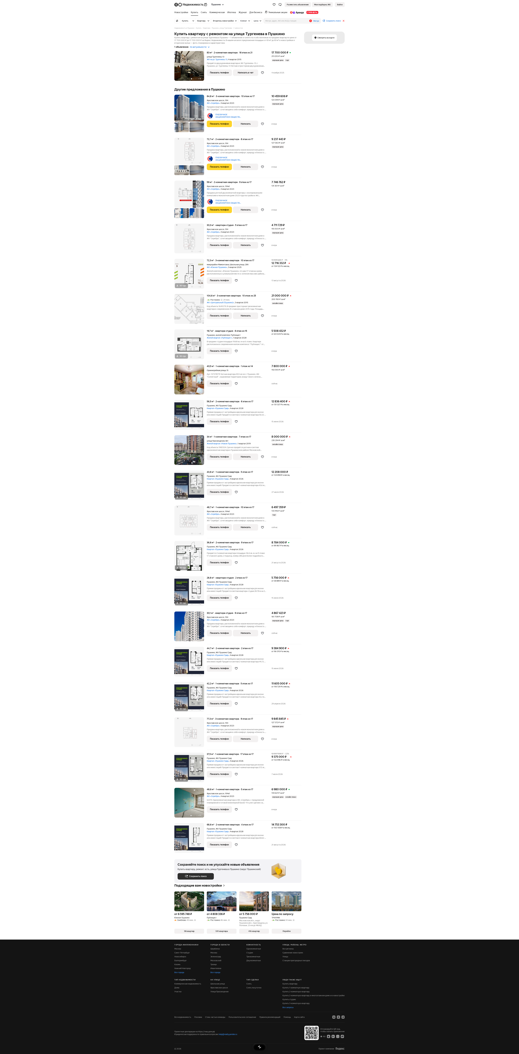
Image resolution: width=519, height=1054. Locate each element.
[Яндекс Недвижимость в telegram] (343, 1017)
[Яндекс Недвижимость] (190, 4)
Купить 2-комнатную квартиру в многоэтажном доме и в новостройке (313, 995)
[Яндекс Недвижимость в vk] (333, 1017)
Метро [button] (316, 21)
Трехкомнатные (253, 957)
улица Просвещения (216, 441)
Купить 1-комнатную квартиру (295, 988)
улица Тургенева (214, 57)
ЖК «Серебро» (213, 103)
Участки (177, 991)
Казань (177, 964)
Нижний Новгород (182, 968)
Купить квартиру (289, 984)
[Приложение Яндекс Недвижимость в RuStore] (342, 1036)
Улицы (285, 957)
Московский (215, 960)
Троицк (213, 964)
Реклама (198, 1017)
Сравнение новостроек (292, 953)
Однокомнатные (253, 949)
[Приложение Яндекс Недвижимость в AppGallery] (337, 1036)
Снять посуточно (253, 988)
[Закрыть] (343, 21)
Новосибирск (180, 957)
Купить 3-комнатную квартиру (296, 1003)
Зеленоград (215, 957)
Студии (249, 953)
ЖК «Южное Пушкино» (217, 267)
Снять (249, 984)
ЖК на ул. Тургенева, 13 (217, 59)
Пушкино (211, 335)
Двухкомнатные (253, 960)
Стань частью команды (215, 1017)
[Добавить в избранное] (262, 72)
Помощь (287, 1017)
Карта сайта (299, 1017)
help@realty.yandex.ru (228, 1034)
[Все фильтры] (177, 21)
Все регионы (288, 949)
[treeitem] (181, 12)
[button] (280, 4)
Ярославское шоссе (215, 100)
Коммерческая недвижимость (187, 984)
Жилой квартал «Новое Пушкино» (222, 443)
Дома (176, 988)
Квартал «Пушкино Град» (218, 408)
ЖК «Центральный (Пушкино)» (220, 302)
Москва (177, 949)
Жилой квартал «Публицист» (219, 338)
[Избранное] (274, 4)
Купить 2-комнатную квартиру (296, 991)
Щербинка (215, 949)
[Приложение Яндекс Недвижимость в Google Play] (333, 1036)
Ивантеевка (215, 968)
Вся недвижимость (182, 1017)
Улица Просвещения (219, 991)
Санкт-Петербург (182, 953)
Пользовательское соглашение (242, 1017)
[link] (340, 4)
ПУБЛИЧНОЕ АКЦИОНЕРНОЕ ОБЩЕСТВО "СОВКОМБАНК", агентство (228, 115)
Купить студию (289, 999)
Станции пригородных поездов (296, 960)
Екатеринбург (180, 960)
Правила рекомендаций (269, 1017)
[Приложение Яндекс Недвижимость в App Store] (328, 1036)
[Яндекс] (340, 1048)
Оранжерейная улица (216, 370)
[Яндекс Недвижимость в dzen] (338, 1017)
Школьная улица (237, 264)
